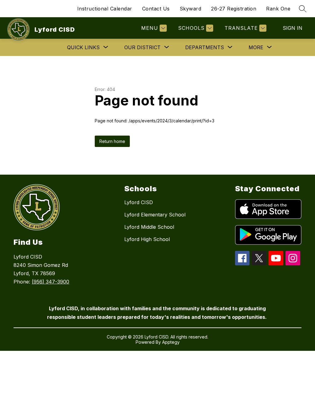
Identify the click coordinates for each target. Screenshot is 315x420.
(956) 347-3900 (50, 282)
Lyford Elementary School (154, 215)
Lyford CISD (138, 202)
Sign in (292, 28)
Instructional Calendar (104, 9)
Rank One (278, 9)
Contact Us (156, 9)
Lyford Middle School (149, 227)
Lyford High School (147, 239)
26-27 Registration (233, 9)
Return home (112, 141)
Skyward (190, 9)
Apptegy (171, 342)
